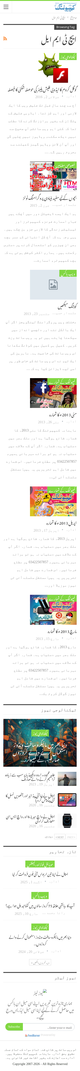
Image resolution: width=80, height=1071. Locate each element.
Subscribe (14, 1026)
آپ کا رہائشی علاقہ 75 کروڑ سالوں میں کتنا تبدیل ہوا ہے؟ (40, 905)
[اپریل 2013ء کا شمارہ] (53, 501)
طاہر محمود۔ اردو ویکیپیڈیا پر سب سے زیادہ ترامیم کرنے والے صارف (30, 776)
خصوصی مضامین (65, 164)
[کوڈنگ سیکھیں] (53, 285)
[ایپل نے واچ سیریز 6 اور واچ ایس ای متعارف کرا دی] (67, 821)
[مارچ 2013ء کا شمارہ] (53, 610)
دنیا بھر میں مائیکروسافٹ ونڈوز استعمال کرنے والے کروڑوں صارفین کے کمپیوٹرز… (40, 751)
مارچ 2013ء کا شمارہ (62, 630)
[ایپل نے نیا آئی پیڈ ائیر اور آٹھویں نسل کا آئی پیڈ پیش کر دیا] (67, 800)
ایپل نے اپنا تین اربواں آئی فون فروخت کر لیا (40, 873)
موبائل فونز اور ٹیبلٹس (40, 864)
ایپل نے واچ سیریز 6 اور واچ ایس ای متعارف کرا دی (30, 818)
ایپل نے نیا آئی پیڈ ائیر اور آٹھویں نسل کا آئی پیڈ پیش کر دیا (30, 797)
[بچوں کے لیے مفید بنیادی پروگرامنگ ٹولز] (53, 176)
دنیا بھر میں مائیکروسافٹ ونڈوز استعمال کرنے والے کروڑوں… (40, 940)
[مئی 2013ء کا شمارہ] (53, 393)
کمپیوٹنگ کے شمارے (62, 381)
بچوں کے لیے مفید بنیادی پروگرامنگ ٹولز (50, 197)
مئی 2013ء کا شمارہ (63, 414)
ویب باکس (68, 273)
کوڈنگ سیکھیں (67, 306)
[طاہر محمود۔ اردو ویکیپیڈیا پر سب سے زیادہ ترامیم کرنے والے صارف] (67, 779)
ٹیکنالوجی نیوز (68, 56)
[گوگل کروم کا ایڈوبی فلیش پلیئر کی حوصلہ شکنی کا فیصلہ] (53, 68)
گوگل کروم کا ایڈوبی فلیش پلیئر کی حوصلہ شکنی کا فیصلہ (42, 89)
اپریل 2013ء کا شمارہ (61, 522)
